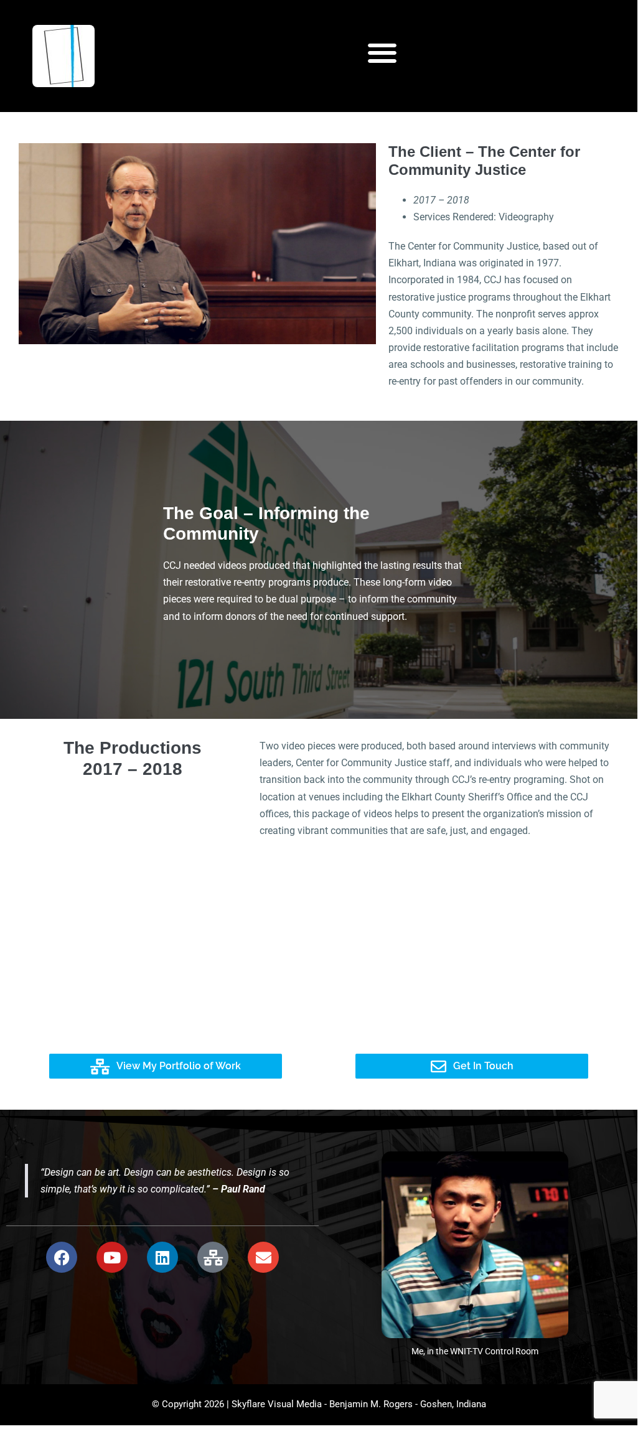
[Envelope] (263, 1257)
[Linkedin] (162, 1257)
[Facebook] (61, 1257)
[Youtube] (112, 1257)
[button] (382, 53)
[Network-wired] (212, 1257)
